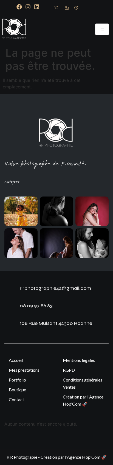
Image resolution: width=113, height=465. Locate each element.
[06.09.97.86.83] (9, 307)
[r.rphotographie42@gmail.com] (9, 289)
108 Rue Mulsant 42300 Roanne (56, 323)
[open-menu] (102, 29)
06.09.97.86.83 (36, 306)
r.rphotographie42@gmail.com (55, 288)
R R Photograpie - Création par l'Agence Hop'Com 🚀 (57, 457)
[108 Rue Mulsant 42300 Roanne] (9, 324)
